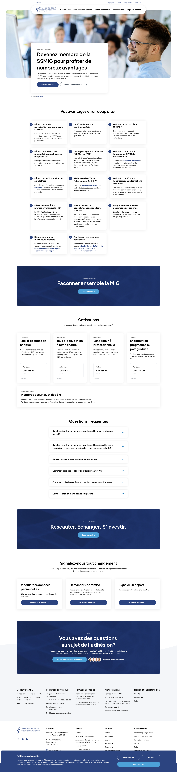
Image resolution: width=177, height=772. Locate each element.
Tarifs (136, 701)
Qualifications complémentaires (58, 713)
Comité (78, 732)
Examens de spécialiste (114, 697)
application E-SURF (90, 185)
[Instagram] (18, 739)
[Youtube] (22, 739)
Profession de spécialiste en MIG (29, 694)
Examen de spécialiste (55, 703)
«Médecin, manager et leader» (86, 251)
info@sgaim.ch (55, 750)
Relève (107, 732)
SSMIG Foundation (82, 749)
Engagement (80, 746)
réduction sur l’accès (131, 160)
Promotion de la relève (25, 703)
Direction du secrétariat (84, 736)
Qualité (137, 694)
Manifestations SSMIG (113, 694)
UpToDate (38, 187)
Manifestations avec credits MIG (117, 710)
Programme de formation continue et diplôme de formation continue (85, 696)
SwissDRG (109, 743)
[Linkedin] (27, 739)
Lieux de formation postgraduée (58, 700)
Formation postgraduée (143, 732)
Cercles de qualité (112, 707)
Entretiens (109, 747)
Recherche (138, 697)
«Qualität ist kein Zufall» (89, 246)
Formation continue (141, 740)
